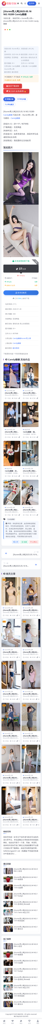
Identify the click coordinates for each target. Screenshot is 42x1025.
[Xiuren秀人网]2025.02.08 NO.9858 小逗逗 (26, 870)
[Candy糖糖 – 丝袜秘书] (12, 453)
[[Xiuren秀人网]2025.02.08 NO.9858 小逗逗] (8, 871)
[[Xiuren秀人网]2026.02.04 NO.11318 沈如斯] (8, 887)
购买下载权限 (13, 86)
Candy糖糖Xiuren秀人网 (22, 338)
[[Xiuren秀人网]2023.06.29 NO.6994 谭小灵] (31, 759)
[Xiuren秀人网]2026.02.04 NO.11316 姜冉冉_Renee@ (26, 903)
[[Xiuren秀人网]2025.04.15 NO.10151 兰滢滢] (11, 591)
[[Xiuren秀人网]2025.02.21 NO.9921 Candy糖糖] (30, 453)
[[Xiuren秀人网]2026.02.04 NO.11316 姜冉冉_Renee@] (8, 904)
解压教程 (15, 72)
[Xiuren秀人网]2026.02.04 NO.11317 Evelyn (26, 895)
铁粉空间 (16, 18)
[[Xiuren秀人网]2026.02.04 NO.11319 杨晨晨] (8, 879)
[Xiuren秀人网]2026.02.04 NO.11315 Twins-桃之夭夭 (26, 911)
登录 (32, 3)
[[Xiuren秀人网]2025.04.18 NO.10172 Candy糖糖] (12, 492)
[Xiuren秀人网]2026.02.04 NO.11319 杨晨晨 (26, 878)
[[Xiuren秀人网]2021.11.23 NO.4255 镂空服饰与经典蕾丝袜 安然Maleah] (11, 759)
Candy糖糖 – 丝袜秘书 (11, 472)
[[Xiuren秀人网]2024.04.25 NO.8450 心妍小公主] (31, 675)
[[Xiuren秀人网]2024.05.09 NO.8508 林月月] (11, 717)
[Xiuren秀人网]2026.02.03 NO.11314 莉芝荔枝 (26, 919)
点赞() (34, 542)
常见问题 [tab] (22, 99)
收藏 (25, 542)
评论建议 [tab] (10, 104)
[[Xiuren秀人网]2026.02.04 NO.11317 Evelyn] (8, 896)
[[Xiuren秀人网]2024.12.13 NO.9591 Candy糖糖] (12, 414)
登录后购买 (22, 293)
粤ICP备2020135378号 (21, 1016)
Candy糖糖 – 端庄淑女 (29, 433)
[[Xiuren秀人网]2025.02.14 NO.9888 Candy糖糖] (30, 375)
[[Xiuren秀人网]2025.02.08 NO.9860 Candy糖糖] (12, 375)
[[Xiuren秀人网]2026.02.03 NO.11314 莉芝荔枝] (8, 921)
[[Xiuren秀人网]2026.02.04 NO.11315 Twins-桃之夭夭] (8, 912)
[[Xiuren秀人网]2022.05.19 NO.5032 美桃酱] (31, 633)
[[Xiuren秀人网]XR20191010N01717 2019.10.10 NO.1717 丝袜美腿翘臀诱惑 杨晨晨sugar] (11, 675)
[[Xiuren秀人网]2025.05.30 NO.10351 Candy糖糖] (30, 492)
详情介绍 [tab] (10, 99)
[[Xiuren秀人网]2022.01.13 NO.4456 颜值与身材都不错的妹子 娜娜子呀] (11, 633)
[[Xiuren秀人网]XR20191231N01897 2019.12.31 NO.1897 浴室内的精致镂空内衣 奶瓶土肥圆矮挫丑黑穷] (31, 591)
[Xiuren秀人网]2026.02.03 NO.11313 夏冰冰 (26, 928)
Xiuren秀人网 (26, 18)
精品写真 (27, 430)
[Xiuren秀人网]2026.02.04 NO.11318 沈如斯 (26, 886)
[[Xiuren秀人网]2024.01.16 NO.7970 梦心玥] (31, 801)
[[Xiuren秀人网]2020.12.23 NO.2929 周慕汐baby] (31, 717)
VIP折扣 (22, 276)
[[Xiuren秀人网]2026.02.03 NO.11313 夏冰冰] (8, 929)
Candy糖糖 (32, 66)
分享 (16, 542)
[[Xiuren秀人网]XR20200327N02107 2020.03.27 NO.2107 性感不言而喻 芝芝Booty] (11, 801)
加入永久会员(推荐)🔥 (17, 91)
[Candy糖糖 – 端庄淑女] (30, 414)
